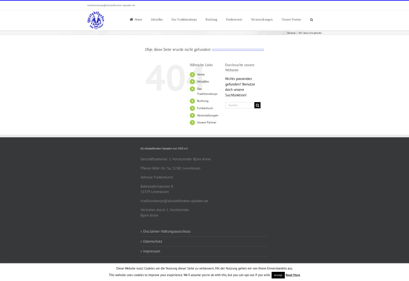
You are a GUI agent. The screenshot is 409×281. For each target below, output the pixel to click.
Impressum (151, 251)
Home (200, 74)
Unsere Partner (206, 122)
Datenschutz (152, 241)
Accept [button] (278, 275)
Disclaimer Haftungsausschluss (167, 231)
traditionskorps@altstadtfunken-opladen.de (111, 5)
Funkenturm (205, 108)
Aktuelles (203, 81)
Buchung (203, 101)
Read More (293, 275)
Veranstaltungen (207, 115)
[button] (311, 19)
